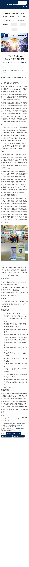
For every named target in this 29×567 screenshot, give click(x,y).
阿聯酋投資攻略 (20, 20)
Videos (22, 13)
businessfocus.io (20, 428)
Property (12, 16)
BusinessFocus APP (11, 426)
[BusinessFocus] (14, 4)
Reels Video (6, 24)
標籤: (3, 433)
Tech (18, 16)
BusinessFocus (19, 425)
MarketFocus (17, 430)
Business (7, 13)
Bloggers (5, 16)
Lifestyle (24, 16)
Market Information (9, 20)
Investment (15, 13)
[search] (26, 5)
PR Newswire (21, 62)
